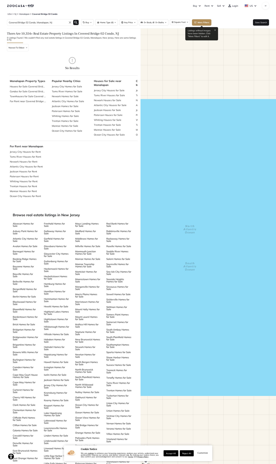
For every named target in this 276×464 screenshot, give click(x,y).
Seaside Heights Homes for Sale (115, 280)
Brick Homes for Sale (24, 324)
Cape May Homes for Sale (24, 383)
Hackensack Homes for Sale (56, 270)
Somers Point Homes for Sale (117, 315)
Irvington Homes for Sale (54, 368)
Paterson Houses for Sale (108, 115)
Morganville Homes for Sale (87, 288)
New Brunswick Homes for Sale (87, 340)
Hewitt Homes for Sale (56, 306)
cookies (91, 453)
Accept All (171, 453)
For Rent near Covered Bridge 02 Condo (28, 101)
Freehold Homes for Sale (54, 224)
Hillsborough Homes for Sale (56, 327)
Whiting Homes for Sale (65, 116)
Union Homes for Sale (118, 410)
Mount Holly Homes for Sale (87, 310)
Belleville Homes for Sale (23, 282)
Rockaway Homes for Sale (117, 239)
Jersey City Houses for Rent (25, 151)
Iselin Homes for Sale (55, 374)
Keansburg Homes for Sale (55, 394)
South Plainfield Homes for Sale (118, 338)
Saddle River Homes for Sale (117, 252)
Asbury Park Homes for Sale (25, 232)
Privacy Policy (142, 456)
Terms (130, 456)
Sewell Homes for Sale (118, 294)
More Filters (203, 22)
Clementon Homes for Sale (24, 411)
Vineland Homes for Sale (116, 440)
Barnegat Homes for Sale (24, 252)
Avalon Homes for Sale (25, 246)
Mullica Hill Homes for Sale (87, 325)
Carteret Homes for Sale (23, 391)
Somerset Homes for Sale (117, 323)
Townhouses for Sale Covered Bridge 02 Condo (28, 96)
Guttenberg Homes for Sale (56, 262)
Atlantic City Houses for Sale (110, 105)
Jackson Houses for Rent (23, 171)
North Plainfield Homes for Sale (87, 378)
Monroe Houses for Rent (23, 191)
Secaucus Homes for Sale (117, 288)
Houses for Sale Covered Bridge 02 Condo (28, 86)
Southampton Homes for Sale (117, 345)
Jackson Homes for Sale (65, 106)
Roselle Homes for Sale (118, 246)
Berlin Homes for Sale (24, 296)
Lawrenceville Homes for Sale (55, 429)
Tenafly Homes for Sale (118, 377)
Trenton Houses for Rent (23, 186)
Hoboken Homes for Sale (54, 340)
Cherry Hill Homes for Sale (24, 398)
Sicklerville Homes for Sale (117, 300)
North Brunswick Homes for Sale (84, 370)
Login (235, 5)
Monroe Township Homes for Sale (84, 265)
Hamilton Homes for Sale (54, 292)
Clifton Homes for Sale (25, 425)
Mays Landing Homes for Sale (87, 224)
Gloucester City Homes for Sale (56, 254)
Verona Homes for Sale (118, 428)
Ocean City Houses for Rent (25, 196)
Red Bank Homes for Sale (117, 224)
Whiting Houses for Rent (24, 181)
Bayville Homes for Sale (23, 275)
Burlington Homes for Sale (24, 360)
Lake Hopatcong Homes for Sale (53, 414)
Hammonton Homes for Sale (56, 300)
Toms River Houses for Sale (109, 95)
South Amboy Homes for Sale (117, 330)
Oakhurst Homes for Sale (86, 398)
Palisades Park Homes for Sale (87, 439)
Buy (195, 5)
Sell (219, 5)
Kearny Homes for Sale (56, 400)
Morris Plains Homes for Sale (86, 295)
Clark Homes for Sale (24, 404)
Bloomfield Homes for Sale (24, 310)
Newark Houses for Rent (24, 161)
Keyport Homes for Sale (54, 406)
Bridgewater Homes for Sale (25, 338)
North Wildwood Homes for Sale (84, 385)
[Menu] (265, 5)
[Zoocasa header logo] (20, 5)
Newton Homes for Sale (85, 355)
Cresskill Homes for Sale (23, 436)
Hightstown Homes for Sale (56, 320)
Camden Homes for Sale (23, 368)
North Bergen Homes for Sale (86, 363)
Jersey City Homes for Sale (67, 86)
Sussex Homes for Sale (118, 364)
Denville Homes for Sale (23, 444)
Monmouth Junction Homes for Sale (85, 252)
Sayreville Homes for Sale (117, 265)
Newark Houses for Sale (107, 100)
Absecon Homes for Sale (23, 224)
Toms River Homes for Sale (67, 91)
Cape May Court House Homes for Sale (25, 376)
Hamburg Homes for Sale (55, 285)
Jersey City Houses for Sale (109, 90)
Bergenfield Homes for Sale (25, 290)
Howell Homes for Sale (56, 362)
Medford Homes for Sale (85, 232)
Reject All (186, 453)
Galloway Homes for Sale (55, 232)
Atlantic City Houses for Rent (26, 166)
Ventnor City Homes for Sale (118, 417)
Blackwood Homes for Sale (24, 303)
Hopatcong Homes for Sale (56, 355)
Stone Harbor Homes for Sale (117, 358)
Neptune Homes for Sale (85, 333)
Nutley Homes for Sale (87, 392)
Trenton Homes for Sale (65, 120)
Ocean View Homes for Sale (87, 418)
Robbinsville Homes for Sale (118, 232)
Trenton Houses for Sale (107, 124)
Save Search (261, 22)
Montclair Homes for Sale (86, 272)
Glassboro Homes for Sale (55, 247)
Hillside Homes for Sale (56, 334)
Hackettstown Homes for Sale (55, 277)
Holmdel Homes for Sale (54, 348)
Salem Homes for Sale (118, 258)
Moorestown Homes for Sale (87, 280)
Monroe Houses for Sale (107, 129)
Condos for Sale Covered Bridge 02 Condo (28, 91)
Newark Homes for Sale (65, 96)
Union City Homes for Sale (117, 404)
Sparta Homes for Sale (118, 352)
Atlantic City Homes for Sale (68, 101)
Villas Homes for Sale (117, 433)
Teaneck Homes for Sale (116, 371)
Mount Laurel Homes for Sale (86, 318)
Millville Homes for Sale (87, 246)
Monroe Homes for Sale (65, 125)
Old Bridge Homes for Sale (86, 426)
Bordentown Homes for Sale (25, 318)
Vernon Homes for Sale (118, 423)
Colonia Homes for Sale (25, 430)
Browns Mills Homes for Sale (25, 353)
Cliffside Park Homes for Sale (24, 418)
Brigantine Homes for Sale (24, 345)
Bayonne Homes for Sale (23, 267)
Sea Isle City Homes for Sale (118, 272)
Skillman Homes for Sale (116, 308)
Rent (207, 5)
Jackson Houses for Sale (107, 110)
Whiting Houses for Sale (107, 119)
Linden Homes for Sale (56, 435)
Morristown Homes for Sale (87, 303)
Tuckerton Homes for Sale (117, 396)
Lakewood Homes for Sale (55, 421)
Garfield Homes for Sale (54, 239)
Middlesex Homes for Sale (86, 239)
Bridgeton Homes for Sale (24, 330)
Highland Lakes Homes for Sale (56, 312)
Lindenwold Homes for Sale (56, 442)
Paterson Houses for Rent (24, 176)
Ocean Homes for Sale (87, 412)
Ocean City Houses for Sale (109, 134)
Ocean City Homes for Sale (67, 130)
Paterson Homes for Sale (66, 111)
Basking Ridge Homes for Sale (25, 260)
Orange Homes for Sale (87, 432)
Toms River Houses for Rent (25, 156)
